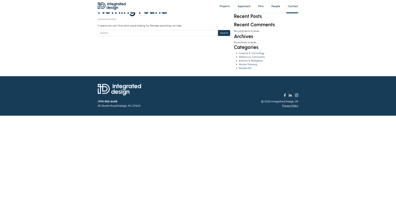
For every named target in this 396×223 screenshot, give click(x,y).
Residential (245, 68)
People (275, 6)
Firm (261, 6)
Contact (293, 6)
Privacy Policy (290, 105)
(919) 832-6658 (107, 101)
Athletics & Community (252, 56)
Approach (244, 6)
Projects (225, 6)
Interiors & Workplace (251, 60)
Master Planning (248, 64)
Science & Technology (251, 53)
